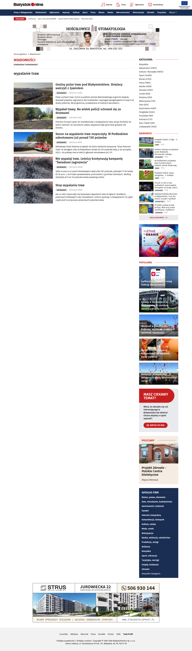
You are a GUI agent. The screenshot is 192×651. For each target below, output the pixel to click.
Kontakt (101, 634)
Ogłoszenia (139, 5)
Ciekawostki (144, 126)
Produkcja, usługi (150, 542)
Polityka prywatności (66, 641)
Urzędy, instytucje (150, 564)
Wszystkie (143, 64)
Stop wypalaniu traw (70, 185)
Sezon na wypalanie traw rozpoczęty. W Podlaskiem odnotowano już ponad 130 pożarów (92, 136)
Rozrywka (146, 551)
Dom (141, 104)
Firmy (123, 5)
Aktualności (61, 93)
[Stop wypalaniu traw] (33, 192)
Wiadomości (41, 12)
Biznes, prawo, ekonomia (153, 497)
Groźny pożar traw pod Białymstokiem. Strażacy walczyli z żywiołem (89, 86)
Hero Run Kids (86, 19)
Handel (145, 510)
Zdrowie (150, 12)
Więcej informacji (150, 480)
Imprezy (109, 5)
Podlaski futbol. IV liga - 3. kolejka (166, 140)
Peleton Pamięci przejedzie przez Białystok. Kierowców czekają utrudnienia (166, 151)
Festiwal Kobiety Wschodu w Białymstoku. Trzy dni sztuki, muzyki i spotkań (166, 196)
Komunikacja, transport (153, 519)
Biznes (101, 12)
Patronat (84, 634)
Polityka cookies (84, 641)
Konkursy (32, 19)
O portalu (63, 634)
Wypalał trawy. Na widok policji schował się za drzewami (88, 111)
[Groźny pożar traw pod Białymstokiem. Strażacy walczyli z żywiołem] (33, 94)
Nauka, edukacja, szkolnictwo (156, 537)
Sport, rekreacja (149, 555)
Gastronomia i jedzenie (153, 506)
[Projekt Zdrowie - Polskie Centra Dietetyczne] (158, 453)
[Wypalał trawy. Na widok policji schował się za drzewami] (33, 118)
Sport (85, 12)
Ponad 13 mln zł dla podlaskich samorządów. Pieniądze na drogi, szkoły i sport (166, 185)
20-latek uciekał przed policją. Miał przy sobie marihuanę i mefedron (165, 207)
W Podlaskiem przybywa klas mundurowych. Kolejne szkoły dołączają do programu (165, 163)
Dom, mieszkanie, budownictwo (157, 501)
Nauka (110, 12)
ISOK (119, 634)
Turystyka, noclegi (150, 560)
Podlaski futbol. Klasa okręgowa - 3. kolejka (164, 174)
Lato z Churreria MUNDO (47, 19)
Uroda (142, 93)
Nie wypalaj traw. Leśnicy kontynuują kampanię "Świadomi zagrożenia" (89, 160)
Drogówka (143, 112)
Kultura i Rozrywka (147, 72)
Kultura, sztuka (149, 524)
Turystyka (161, 12)
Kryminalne (144, 108)
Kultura (76, 12)
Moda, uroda (148, 528)
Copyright (97, 641)
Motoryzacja (138, 12)
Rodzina (143, 97)
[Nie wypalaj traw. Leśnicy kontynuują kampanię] (33, 168)
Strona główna (20, 54)
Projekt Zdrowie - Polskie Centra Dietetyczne (154, 471)
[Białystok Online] (28, 5)
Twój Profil (128, 634)
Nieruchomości (123, 12)
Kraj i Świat (144, 123)
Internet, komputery (151, 515)
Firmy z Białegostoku (23, 12)
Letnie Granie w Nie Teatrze (68, 19)
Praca (93, 12)
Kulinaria (143, 119)
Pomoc (111, 634)
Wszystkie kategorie (151, 573)
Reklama (146, 546)
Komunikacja (158, 5)
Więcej (172, 12)
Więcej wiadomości (157, 218)
